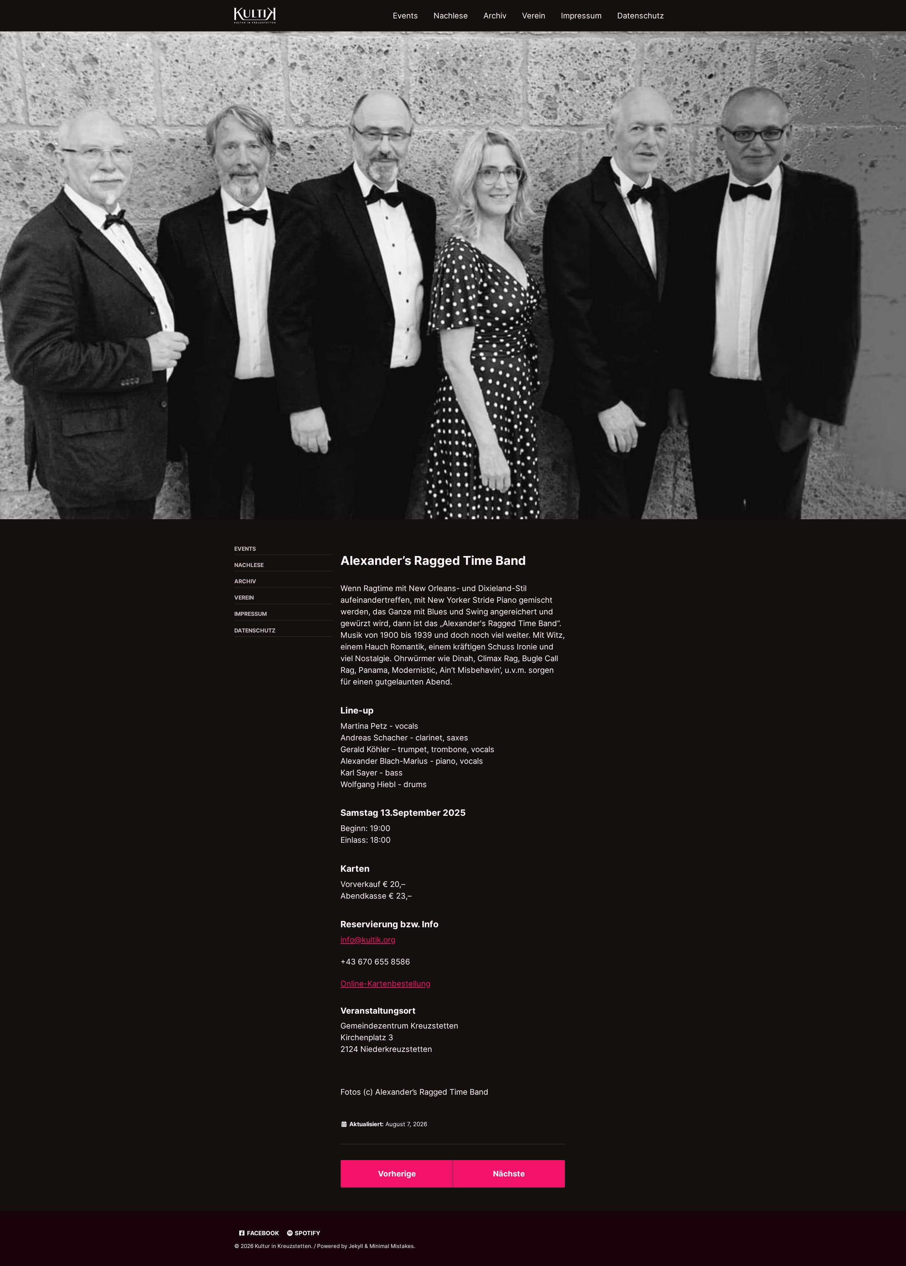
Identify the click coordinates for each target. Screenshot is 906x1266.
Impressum (581, 15)
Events (405, 15)
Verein (533, 15)
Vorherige (397, 1173)
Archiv (494, 15)
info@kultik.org (367, 939)
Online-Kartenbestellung (385, 983)
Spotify (306, 1233)
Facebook (262, 1233)
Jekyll (356, 1246)
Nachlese (451, 15)
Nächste (509, 1173)
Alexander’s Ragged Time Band (433, 560)
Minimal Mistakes (391, 1246)
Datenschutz (640, 15)
